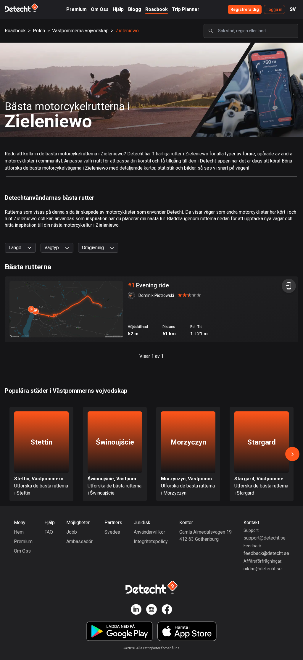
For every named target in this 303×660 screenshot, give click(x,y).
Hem (19, 532)
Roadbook (156, 9)
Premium (76, 9)
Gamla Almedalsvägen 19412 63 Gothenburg (205, 535)
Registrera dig (245, 9)
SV (293, 9)
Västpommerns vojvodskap (80, 30)
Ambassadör (79, 541)
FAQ (48, 532)
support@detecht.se (265, 538)
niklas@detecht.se (263, 569)
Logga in (274, 9)
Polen (39, 30)
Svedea (112, 532)
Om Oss (100, 9)
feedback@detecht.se (266, 553)
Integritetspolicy (151, 541)
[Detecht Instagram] (151, 610)
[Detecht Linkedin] (136, 610)
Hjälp (118, 9)
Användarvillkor (149, 532)
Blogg (134, 9)
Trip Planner (185, 9)
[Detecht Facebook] (167, 610)
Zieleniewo (127, 30)
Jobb (71, 532)
